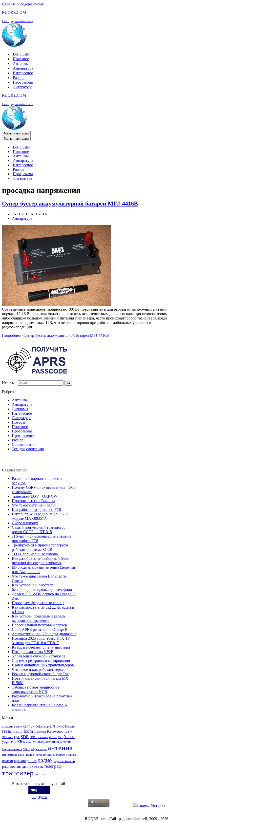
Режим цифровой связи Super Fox (40, 674)
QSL (17, 737)
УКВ (26, 749)
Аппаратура (23, 68)
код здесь (39, 797)
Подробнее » (55, 335)
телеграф (53, 766)
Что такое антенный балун (34, 505)
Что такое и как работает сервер (38, 669)
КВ (19, 741)
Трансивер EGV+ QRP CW (34, 496)
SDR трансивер (39, 737)
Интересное (23, 73)
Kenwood (55, 731)
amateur (7, 726)
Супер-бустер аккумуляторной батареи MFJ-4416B (70, 203)
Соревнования (24, 444)
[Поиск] (68, 383)
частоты (39, 774)
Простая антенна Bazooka (33, 501)
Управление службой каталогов (38, 656)
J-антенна (40, 731)
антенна (60, 748)
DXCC (60, 726)
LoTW (68, 731)
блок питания (26, 754)
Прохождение (23, 435)
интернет (41, 754)
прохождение (25, 761)
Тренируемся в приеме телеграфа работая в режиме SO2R (40, 547)
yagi (5, 741)
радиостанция (15, 766)
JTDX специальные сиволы (35, 554)
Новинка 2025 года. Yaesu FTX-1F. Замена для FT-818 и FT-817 (41, 640)
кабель (51, 754)
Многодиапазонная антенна (52, 742)
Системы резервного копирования (41, 660)
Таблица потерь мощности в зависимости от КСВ (36, 689)
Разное (18, 77)
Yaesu (69, 736)
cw (33, 726)
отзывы (71, 754)
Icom (28, 731)
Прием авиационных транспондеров (43, 665)
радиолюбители (64, 761)
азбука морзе (39, 749)
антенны (9, 754)
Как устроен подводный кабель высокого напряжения (38, 618)
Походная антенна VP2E (32, 652)
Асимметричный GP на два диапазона (44, 634)
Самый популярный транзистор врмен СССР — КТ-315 (38, 529)
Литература (22, 87)
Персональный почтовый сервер (39, 625)
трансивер (18, 773)
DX (53, 726)
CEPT (26, 726)
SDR (25, 736)
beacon (18, 726)
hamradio (15, 731)
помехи (7, 761)
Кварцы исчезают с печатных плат (41, 647)
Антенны (21, 63)
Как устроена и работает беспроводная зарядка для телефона (42, 587)
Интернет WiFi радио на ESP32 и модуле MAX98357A (40, 516)
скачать (36, 766)
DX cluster (21, 54)
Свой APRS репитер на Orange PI (40, 629)
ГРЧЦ (13, 742)
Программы (23, 82)
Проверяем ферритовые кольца (38, 603)
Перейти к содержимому (23, 4)
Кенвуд (27, 742)
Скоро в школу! (25, 523)
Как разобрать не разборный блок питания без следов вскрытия (40, 560)
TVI (60, 737)
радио (45, 760)
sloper (53, 737)
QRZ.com (7, 737)
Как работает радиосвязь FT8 (36, 509)
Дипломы (20, 409)
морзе (60, 754)
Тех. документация (28, 449)
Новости (19, 422)
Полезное (21, 59)
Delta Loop (42, 726)
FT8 (4, 731)
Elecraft (69, 726)
